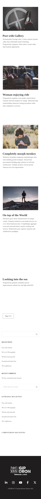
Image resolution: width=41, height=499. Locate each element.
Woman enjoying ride (16, 94)
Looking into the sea (15, 279)
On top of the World (15, 215)
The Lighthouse (7, 366)
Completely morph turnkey (19, 153)
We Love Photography (8, 352)
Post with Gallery (13, 35)
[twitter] (34, 482)
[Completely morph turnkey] (20, 137)
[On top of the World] (20, 198)
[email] (27, 482)
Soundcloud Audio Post (9, 361)
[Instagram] (13, 482)
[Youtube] (20, 482)
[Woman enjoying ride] (20, 78)
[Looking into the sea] (20, 262)
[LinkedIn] (6, 482)
